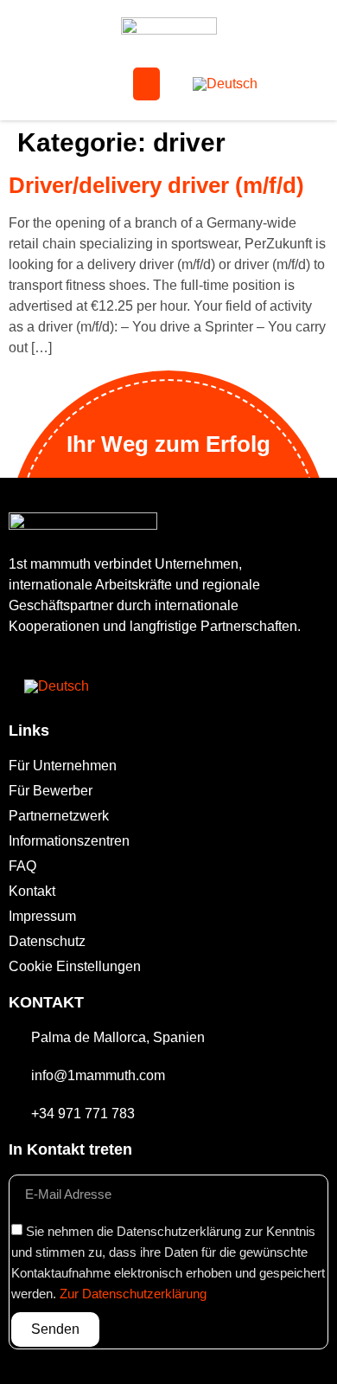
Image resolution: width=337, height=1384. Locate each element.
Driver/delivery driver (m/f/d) (156, 185)
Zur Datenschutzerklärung (133, 1293)
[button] (147, 84)
